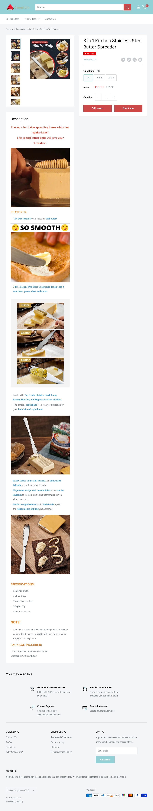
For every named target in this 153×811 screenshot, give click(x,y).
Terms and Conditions (61, 737)
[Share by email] (140, 59)
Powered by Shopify (14, 801)
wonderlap (90, 60)
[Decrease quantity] (98, 97)
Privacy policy (57, 742)
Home (8, 29)
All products (19, 29)
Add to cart (97, 108)
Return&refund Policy (61, 752)
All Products (30, 19)
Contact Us (50, 19)
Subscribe (105, 759)
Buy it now (128, 108)
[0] (144, 7)
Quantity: (88, 97)
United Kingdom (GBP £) (18, 790)
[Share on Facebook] (123, 59)
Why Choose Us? (14, 752)
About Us (10, 747)
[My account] (138, 7)
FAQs (9, 742)
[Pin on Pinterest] (129, 59)
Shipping (55, 747)
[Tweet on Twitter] (135, 59)
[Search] (127, 7)
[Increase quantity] (114, 97)
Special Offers (12, 19)
